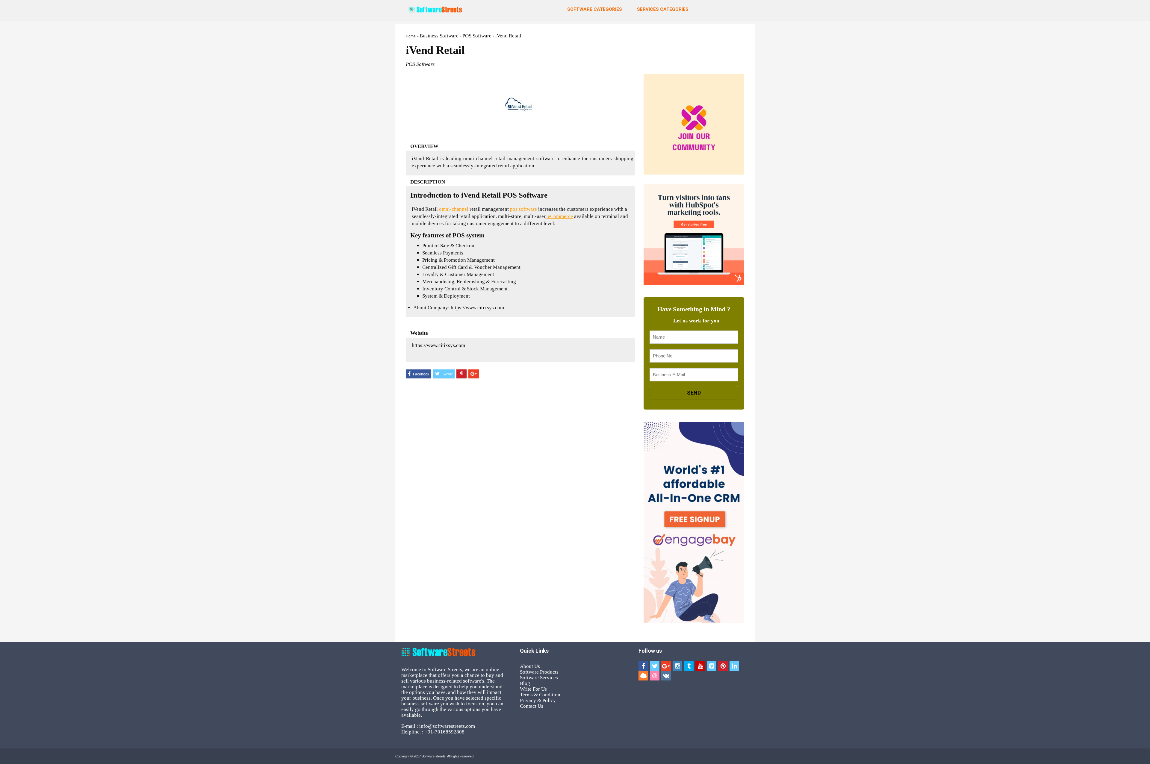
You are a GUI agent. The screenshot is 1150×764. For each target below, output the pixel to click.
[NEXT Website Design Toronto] (1144, 367)
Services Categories (663, 9)
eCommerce (560, 216)
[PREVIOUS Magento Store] (6, 367)
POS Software (476, 36)
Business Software (439, 36)
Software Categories (594, 9)
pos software (523, 209)
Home (411, 36)
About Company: (431, 307)
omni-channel (453, 209)
